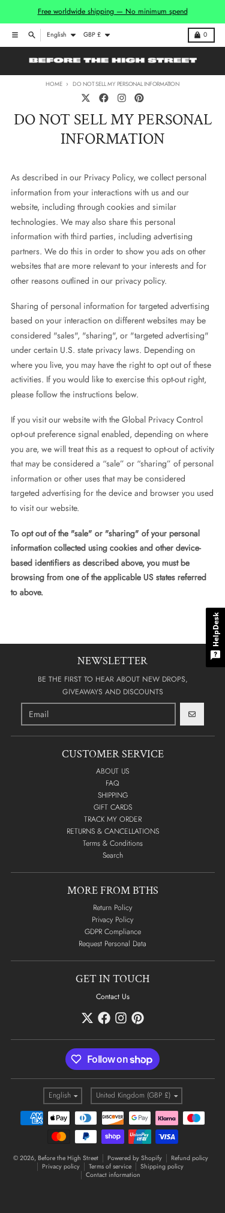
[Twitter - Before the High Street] (86, 98)
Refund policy (189, 1158)
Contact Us (113, 996)
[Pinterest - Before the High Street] (139, 98)
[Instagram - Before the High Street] (121, 98)
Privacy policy (61, 1166)
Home (54, 84)
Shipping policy (162, 1166)
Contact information (113, 1174)
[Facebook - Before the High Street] (103, 98)
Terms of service (110, 1166)
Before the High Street (68, 1158)
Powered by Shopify (134, 1158)
